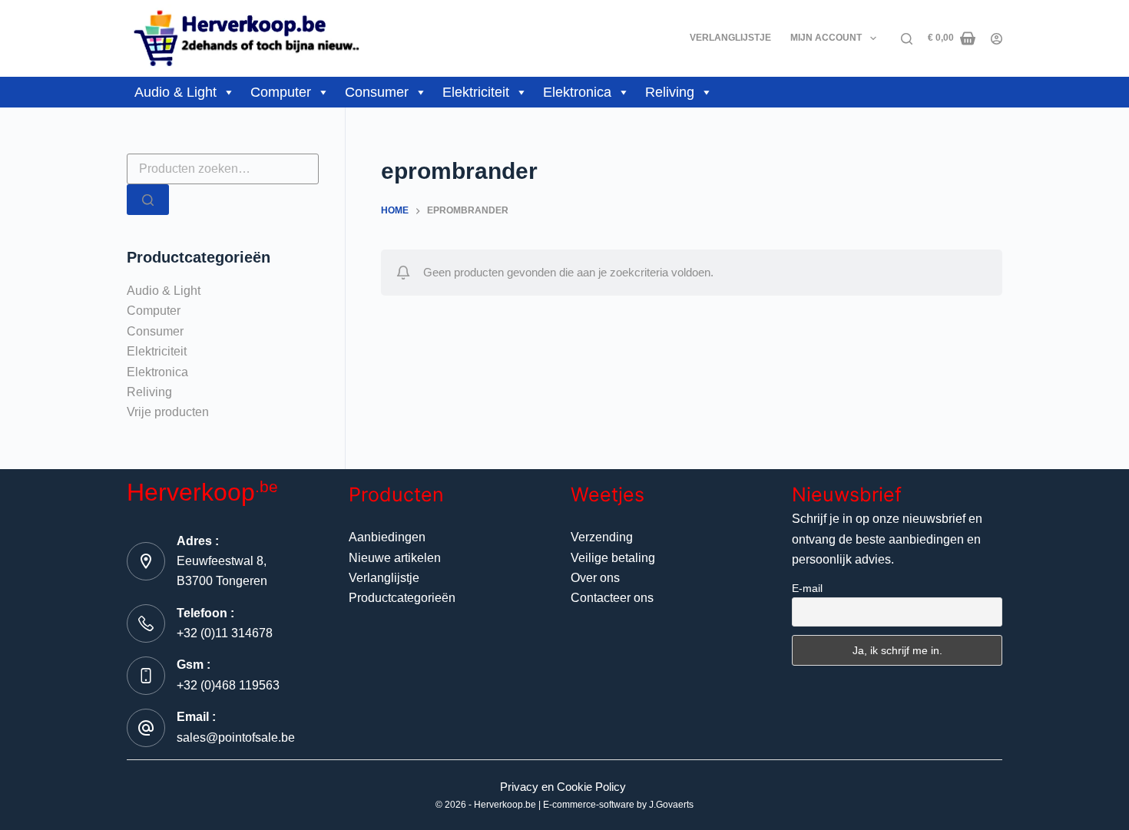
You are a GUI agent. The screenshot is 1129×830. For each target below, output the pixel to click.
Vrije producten (168, 411)
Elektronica (577, 92)
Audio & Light (175, 92)
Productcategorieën (402, 597)
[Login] (996, 39)
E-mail (807, 588)
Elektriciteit (475, 92)
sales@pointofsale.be (236, 737)
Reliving (669, 92)
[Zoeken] (148, 199)
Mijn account (826, 37)
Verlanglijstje (730, 37)
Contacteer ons (612, 597)
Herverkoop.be (505, 804)
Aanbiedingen (387, 537)
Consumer (377, 92)
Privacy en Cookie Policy (563, 786)
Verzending (602, 537)
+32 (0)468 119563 (228, 685)
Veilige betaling (613, 557)
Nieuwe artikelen (395, 557)
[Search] (906, 39)
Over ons (595, 577)
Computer (280, 92)
